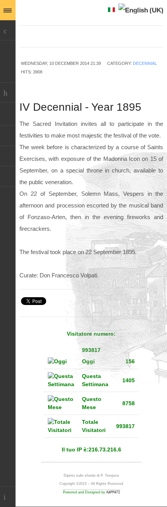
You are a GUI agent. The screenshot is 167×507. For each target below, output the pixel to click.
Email (142, 72)
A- (159, 38)
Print (155, 72)
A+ (141, 38)
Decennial (145, 63)
